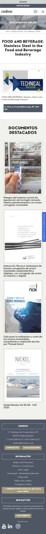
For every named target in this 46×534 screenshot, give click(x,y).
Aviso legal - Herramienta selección (23, 473)
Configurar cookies (23, 484)
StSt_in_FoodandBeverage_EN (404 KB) (21, 108)
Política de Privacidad (23, 463)
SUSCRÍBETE (23, 516)
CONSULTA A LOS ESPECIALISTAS (44, 227)
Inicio (8, 31)
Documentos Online (32, 31)
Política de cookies (23, 481)
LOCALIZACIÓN (32, 448)
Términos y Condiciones (23, 466)
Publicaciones (17, 31)
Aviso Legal (23, 470)
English (23, 2)
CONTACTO (12, 448)
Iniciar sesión (23, 6)
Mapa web (23, 477)
